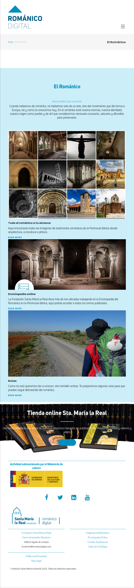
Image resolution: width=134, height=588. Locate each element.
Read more (15, 237)
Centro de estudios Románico (36, 537)
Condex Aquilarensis (98, 542)
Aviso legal (36, 561)
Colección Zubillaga (97, 546)
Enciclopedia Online (97, 537)
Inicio (10, 42)
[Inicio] (36, 17)
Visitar (67, 442)
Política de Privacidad (36, 556)
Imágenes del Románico (97, 533)
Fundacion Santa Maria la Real (36, 533)
